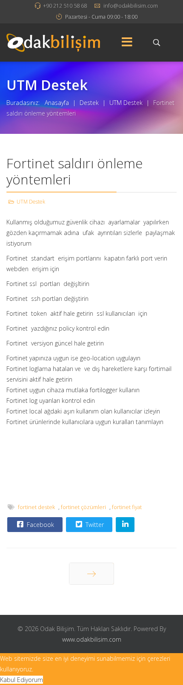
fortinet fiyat (127, 507)
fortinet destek (36, 507)
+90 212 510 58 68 (65, 5)
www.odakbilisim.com (91, 639)
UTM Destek (31, 201)
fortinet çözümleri (83, 507)
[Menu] (127, 42)
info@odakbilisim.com (130, 5)
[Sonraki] (91, 573)
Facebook (39, 525)
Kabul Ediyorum (21, 680)
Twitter (94, 525)
